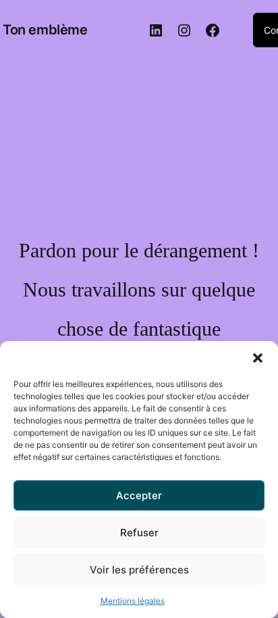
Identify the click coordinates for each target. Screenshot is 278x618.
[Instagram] (184, 30)
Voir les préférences (139, 569)
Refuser (139, 532)
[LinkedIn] (156, 30)
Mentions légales (133, 601)
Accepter (139, 495)
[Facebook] (212, 30)
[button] (258, 358)
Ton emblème (45, 30)
